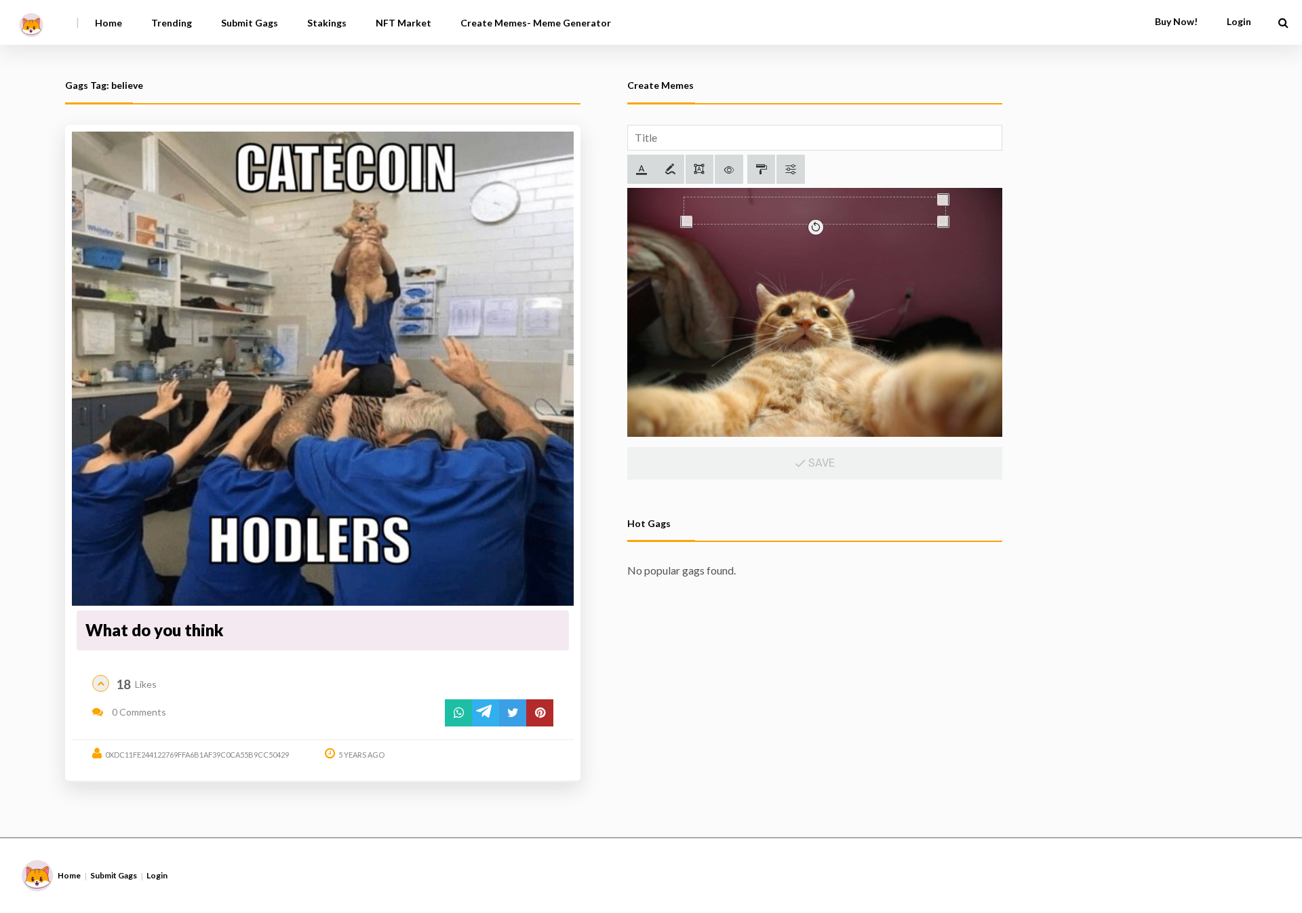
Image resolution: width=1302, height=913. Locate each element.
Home (108, 22)
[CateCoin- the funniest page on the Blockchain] (31, 20)
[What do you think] (323, 369)
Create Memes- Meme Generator (535, 22)
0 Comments (138, 712)
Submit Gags (249, 22)
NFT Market (403, 22)
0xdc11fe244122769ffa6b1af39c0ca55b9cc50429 (197, 754)
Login (156, 875)
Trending (171, 22)
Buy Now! (1176, 21)
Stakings (327, 22)
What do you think (154, 630)
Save (820, 462)
